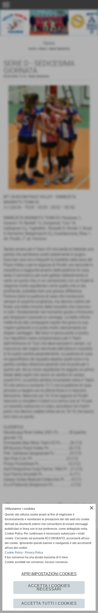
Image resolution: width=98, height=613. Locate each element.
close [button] (91, 508)
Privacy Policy (34, 552)
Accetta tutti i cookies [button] (49, 603)
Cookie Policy (14, 552)
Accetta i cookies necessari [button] (49, 587)
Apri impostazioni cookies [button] (49, 574)
